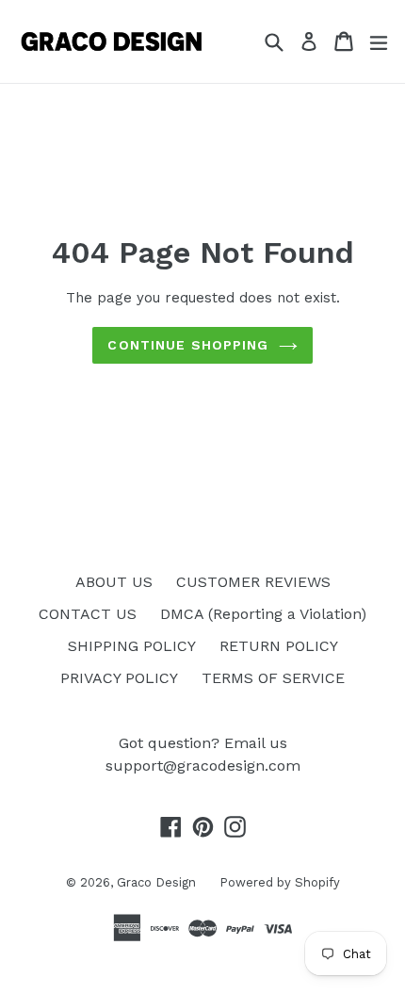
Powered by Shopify (279, 882)
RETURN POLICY (278, 646)
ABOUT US (114, 582)
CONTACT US (88, 614)
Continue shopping (187, 344)
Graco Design (156, 882)
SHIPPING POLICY (132, 646)
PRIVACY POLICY (119, 678)
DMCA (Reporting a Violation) (263, 614)
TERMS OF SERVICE (273, 678)
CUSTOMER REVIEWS (253, 582)
